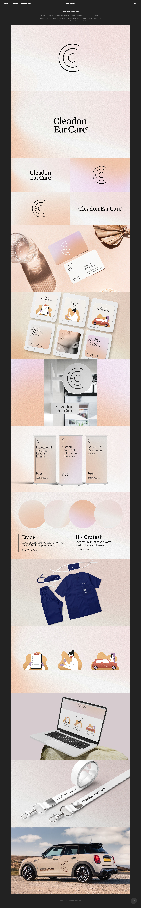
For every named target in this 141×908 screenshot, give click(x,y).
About (6, 3)
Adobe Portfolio (75, 900)
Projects (15, 3)
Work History (26, 3)
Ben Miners (70, 3)
